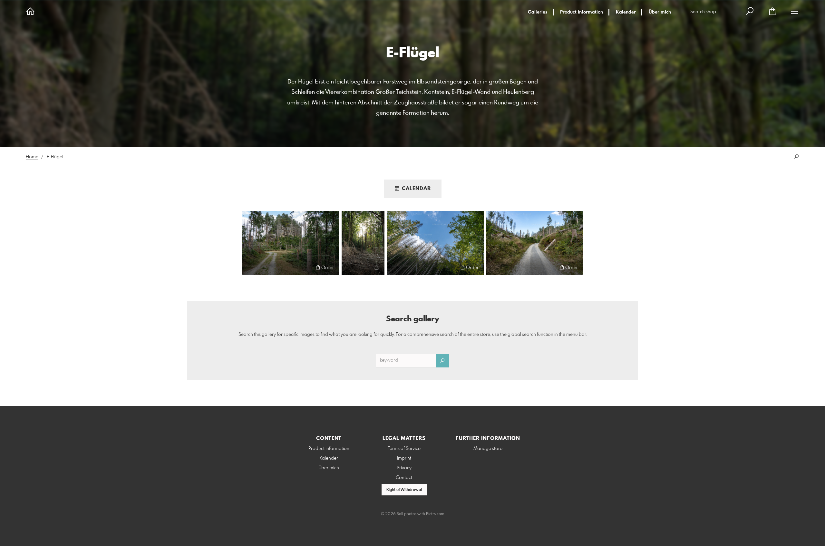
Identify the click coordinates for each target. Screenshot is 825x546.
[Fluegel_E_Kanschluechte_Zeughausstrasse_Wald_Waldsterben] (435, 243)
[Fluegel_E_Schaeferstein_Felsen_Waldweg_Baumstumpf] (290, 243)
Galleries (537, 12)
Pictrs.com (435, 514)
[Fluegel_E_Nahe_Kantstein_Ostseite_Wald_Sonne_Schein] (363, 243)
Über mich (660, 12)
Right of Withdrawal (404, 490)
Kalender (626, 12)
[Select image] (250, 267)
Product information (581, 12)
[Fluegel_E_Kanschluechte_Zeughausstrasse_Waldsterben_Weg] (534, 243)
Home (32, 157)
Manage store (487, 448)
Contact (404, 477)
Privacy (404, 468)
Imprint (404, 458)
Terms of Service (404, 448)
